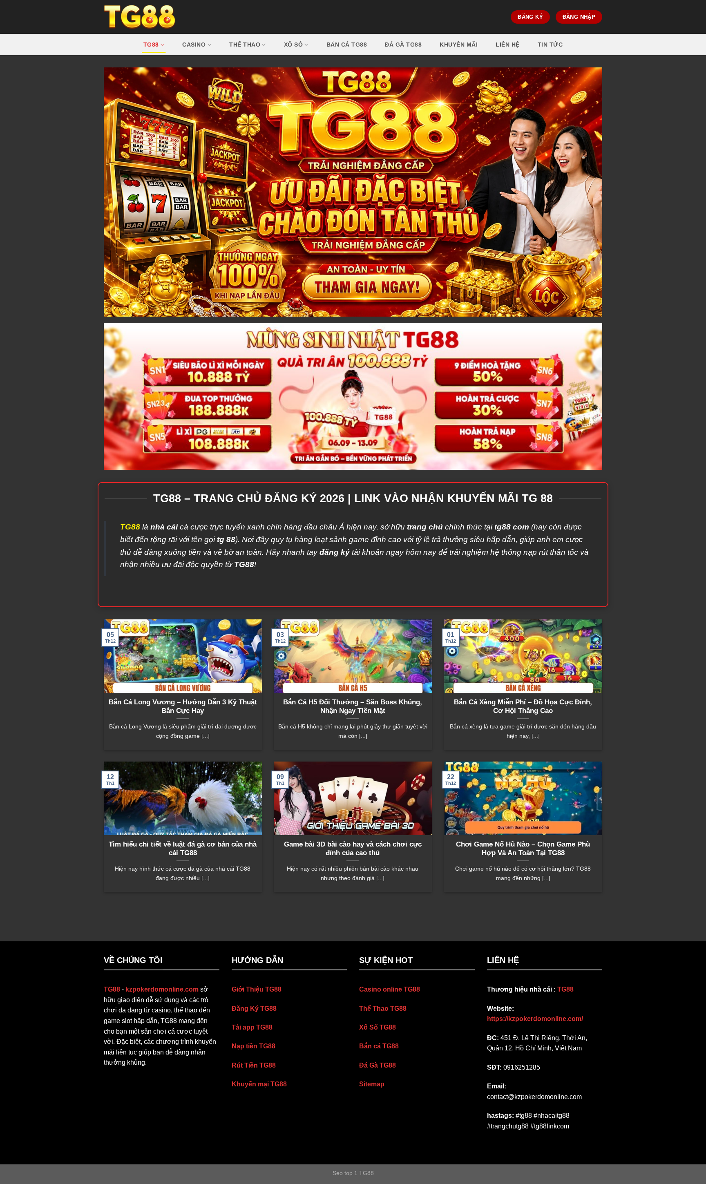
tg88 (151, 44)
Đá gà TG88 (403, 44)
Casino (194, 44)
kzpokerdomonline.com (162, 989)
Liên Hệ (508, 44)
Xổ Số (293, 44)
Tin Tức (550, 44)
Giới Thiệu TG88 (257, 989)
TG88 (565, 989)
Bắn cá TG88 (346, 44)
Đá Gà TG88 (377, 1065)
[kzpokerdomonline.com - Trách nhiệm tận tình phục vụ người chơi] (140, 17)
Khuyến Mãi (459, 44)
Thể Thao (244, 44)
